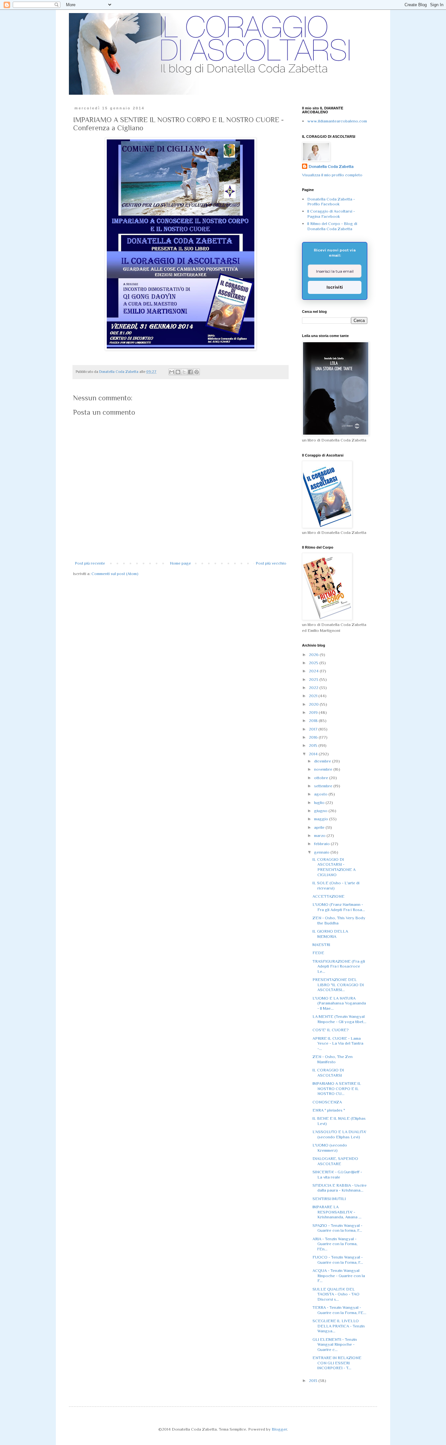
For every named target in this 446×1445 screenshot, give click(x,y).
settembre (323, 785)
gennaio (322, 852)
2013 (313, 1380)
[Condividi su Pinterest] (196, 372)
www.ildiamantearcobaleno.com (337, 121)
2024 (314, 670)
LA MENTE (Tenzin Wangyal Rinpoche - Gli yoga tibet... (339, 1019)
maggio (321, 818)
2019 (314, 712)
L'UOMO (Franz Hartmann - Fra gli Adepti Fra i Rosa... (338, 907)
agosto (321, 794)
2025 (314, 662)
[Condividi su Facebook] (190, 372)
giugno (321, 810)
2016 (314, 737)
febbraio (322, 843)
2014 (314, 753)
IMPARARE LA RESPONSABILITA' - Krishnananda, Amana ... (336, 1211)
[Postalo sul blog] (178, 372)
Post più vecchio (271, 563)
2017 (313, 729)
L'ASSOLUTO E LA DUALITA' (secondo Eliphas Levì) (339, 1134)
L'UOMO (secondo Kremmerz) (329, 1148)
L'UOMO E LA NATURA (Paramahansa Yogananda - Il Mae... (339, 1003)
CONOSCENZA (327, 1102)
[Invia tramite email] (171, 372)
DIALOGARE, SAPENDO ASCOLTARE (335, 1161)
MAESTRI (321, 944)
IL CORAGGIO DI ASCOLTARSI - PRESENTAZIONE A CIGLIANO (334, 867)
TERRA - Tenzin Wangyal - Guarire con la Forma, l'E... (339, 1310)
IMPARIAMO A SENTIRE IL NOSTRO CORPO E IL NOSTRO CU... (336, 1088)
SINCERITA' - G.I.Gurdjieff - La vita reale (337, 1174)
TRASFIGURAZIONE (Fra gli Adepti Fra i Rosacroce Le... (338, 966)
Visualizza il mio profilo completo (332, 174)
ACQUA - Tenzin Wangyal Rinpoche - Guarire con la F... (338, 1275)
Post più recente (90, 563)
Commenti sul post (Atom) (114, 573)
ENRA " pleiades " (328, 1110)
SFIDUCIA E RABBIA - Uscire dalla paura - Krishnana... (339, 1188)
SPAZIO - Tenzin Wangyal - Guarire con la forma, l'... (337, 1228)
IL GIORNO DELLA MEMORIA (330, 934)
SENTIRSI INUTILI (329, 1198)
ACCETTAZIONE (328, 896)
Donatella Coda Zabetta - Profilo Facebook (331, 202)
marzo (320, 835)
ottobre (321, 777)
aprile (320, 827)
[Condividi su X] (184, 372)
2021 (313, 695)
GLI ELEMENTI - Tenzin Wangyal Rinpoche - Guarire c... (334, 1344)
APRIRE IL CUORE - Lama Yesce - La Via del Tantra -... (337, 1043)
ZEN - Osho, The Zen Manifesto (332, 1059)
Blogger (279, 1429)
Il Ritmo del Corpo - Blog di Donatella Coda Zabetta (332, 226)
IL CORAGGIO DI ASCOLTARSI (328, 1073)
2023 (314, 679)
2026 (314, 654)
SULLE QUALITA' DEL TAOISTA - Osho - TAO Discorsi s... (335, 1294)
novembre (323, 769)
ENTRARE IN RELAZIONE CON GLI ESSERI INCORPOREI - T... (336, 1362)
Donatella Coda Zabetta (331, 166)
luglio (320, 802)
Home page (180, 563)
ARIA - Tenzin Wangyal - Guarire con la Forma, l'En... (335, 1243)
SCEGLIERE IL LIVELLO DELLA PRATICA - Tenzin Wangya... (338, 1325)
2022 (314, 687)
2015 (313, 745)
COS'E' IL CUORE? (330, 1029)
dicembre (323, 761)
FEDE (318, 952)
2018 (314, 720)
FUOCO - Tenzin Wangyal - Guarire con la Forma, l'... (337, 1260)
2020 (314, 704)
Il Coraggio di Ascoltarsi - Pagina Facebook (331, 214)
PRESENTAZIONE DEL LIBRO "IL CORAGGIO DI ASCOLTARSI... (338, 984)
